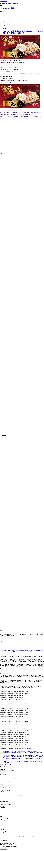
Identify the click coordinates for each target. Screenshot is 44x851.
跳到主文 (2, 11)
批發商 (1, 153)
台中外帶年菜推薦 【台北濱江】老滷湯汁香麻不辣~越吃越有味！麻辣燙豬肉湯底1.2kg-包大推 (20, 751)
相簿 (3, 24)
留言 (14, 778)
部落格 (4, 25)
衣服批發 (4, 435)
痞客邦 (11, 778)
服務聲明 (32, 836)
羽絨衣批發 (27, 748)
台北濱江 (10, 67)
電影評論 (9, 781)
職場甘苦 (9, 21)
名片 (3, 26)
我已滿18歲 (2, 848)
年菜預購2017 (9, 80)
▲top (1, 782)
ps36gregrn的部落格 (8, 8)
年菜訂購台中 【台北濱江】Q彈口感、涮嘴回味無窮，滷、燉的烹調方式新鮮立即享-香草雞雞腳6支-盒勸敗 (23, 755)
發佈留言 (2, 791)
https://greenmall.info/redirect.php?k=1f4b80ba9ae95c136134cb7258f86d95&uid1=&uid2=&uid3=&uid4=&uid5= (22, 112)
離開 (6, 848)
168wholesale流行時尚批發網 (5, 764)
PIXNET (14, 836)
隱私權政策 (28, 836)
